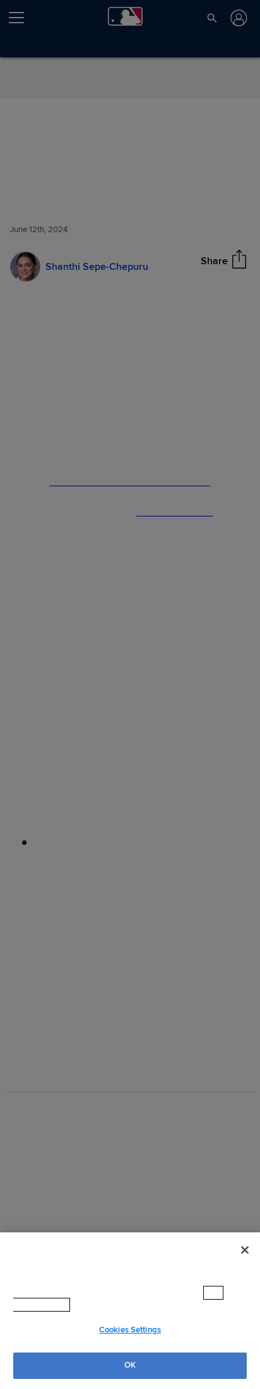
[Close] (245, 1249)
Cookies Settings (130, 1330)
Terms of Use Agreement (127, 1305)
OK (130, 1365)
